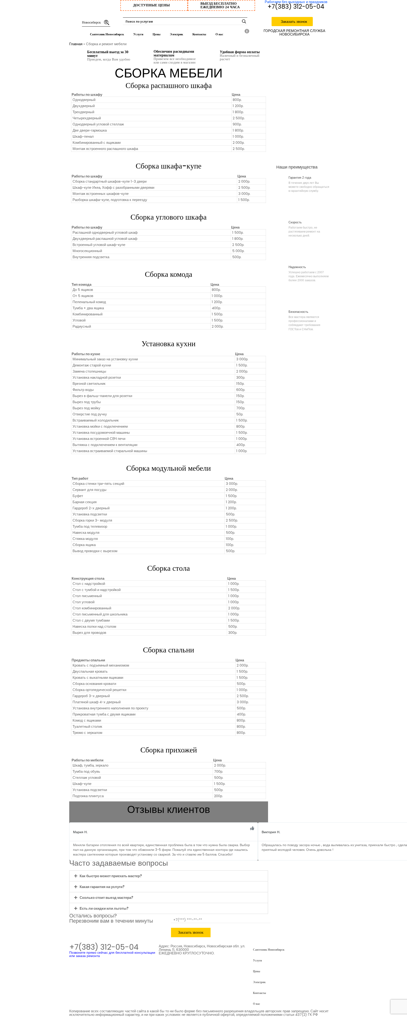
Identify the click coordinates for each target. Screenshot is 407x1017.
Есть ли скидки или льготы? (104, 908)
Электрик (176, 34)
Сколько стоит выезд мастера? (106, 897)
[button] (71, 837)
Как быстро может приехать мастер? (111, 875)
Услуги (138, 34)
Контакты (199, 34)
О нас (219, 34)
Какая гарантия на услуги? (102, 886)
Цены (156, 34)
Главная (75, 43)
